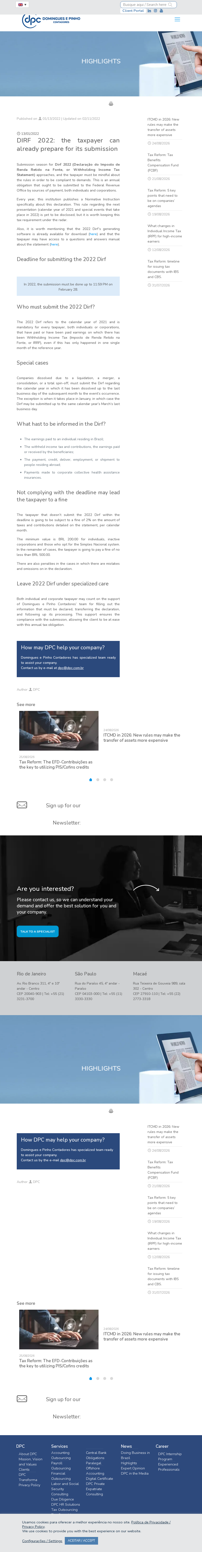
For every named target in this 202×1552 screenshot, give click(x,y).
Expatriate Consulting (94, 1491)
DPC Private (95, 1483)
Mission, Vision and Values (30, 1462)
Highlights (129, 1463)
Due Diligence (62, 1499)
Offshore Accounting (95, 1471)
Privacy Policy (29, 1484)
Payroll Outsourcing (61, 1466)
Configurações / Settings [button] (42, 1541)
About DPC (28, 1453)
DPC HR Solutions (65, 1504)
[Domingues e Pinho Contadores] (51, 19)
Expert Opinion (133, 1468)
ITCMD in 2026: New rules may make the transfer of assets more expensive (141, 737)
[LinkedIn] (150, 10)
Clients (24, 1469)
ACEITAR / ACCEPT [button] (81, 1540)
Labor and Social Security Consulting (65, 1489)
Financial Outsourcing (61, 1476)
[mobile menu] (177, 19)
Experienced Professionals (169, 1467)
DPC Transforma (28, 1477)
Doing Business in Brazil (135, 1455)
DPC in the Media (135, 1473)
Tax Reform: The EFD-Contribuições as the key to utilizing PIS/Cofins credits (55, 764)
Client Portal (133, 10)
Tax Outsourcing (64, 1509)
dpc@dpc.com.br (71, 668)
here (93, 234)
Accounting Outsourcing (61, 1455)
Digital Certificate (99, 1478)
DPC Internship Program (170, 1456)
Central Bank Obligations (96, 1455)
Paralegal (93, 1463)
